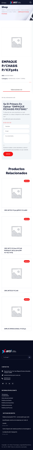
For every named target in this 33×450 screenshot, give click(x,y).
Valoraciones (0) (16, 89)
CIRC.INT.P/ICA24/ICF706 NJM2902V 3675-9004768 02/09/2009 (13, 250)
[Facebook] (6, 383)
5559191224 (7, 378)
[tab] (16, 90)
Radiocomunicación (13, 10)
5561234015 (7, 379)
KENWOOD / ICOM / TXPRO (9, 11)
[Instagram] (13, 383)
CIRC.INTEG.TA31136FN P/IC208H (15, 210)
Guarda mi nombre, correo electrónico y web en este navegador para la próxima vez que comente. (15, 148)
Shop (3, 10)
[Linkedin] (9, 383)
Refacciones (25, 10)
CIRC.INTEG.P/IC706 (11, 290)
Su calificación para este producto (11, 119)
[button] (30, 2)
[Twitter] (3, 383)
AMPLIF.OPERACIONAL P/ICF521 (15, 329)
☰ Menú (4, 3)
